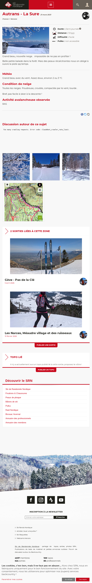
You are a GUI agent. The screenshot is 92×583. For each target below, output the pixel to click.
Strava (51, 500)
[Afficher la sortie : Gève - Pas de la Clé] (46, 257)
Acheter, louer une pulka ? (27, 531)
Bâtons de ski (12, 401)
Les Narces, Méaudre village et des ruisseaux (38, 333)
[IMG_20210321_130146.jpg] (16, 166)
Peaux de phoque (13, 397)
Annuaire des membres (16, 422)
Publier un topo (46, 370)
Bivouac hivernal (13, 414)
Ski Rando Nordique (24, 527)
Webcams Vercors (23, 538)
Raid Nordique (12, 410)
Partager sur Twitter (85, 114)
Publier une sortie (46, 345)
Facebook (31, 500)
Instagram (41, 500)
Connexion (87, 5)
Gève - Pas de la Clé (19, 280)
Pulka (8, 406)
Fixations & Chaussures (16, 393)
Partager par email (88, 114)
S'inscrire (60, 517)
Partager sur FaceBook (82, 114)
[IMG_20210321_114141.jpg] (75, 166)
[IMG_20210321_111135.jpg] (46, 166)
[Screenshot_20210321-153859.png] (24, 202)
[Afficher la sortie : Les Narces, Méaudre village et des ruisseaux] (46, 311)
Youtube (61, 500)
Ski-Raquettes (22, 535)
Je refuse (68, 579)
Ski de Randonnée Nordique (18, 389)
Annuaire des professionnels (18, 418)
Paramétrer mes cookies (12, 579)
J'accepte (83, 579)
